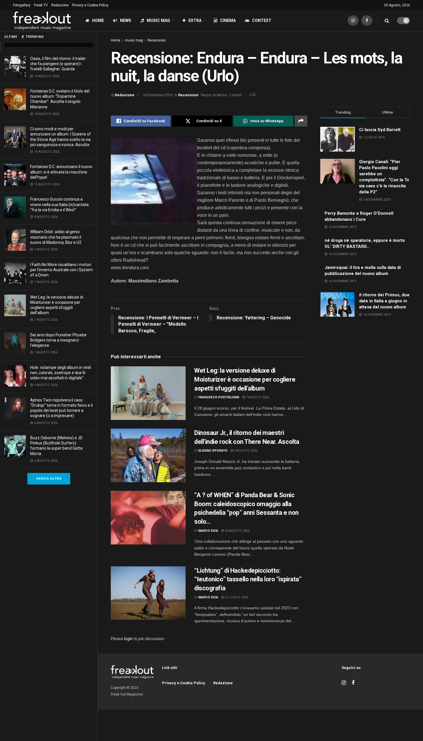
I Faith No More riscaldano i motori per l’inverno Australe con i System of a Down (61, 269)
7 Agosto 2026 (257, 397)
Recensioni (157, 40)
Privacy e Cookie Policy (90, 5)
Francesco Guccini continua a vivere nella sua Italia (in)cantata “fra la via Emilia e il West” (59, 204)
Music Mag (158, 20)
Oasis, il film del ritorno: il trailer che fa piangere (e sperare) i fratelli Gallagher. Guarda (58, 63)
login (128, 638)
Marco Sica (208, 531)
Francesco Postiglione (218, 397)
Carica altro (49, 478)
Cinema (228, 20)
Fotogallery (22, 5)
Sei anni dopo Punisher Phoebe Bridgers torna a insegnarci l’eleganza (58, 340)
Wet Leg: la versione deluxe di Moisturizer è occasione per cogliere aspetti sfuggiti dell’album (244, 379)
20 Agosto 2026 (237, 531)
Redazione (59, 5)
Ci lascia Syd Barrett (380, 129)
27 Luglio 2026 (236, 597)
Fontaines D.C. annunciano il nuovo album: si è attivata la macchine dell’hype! (61, 171)
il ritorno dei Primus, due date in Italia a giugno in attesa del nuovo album (384, 301)
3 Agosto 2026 (245, 450)
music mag (134, 40)
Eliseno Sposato (212, 450)
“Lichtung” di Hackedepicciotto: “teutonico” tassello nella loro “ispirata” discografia (248, 579)
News (125, 20)
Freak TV (41, 5)
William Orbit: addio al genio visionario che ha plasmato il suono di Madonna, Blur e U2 (55, 236)
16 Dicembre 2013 (158, 95)
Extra (194, 20)
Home (98, 20)
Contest (261, 20)
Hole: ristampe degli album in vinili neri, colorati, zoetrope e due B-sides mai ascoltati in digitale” (60, 372)
